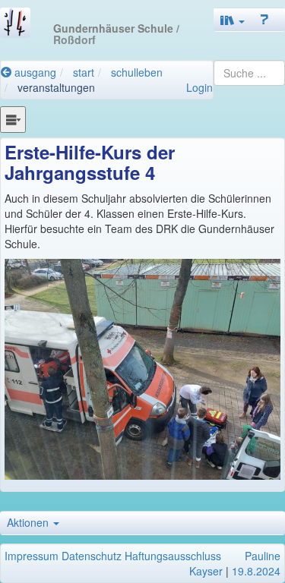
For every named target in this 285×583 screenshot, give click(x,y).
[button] (232, 19)
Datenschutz (92, 555)
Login (199, 87)
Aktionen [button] (29, 522)
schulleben (137, 72)
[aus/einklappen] (13, 119)
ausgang (33, 72)
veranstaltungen (56, 87)
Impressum (32, 555)
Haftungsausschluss (173, 555)
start (83, 72)
